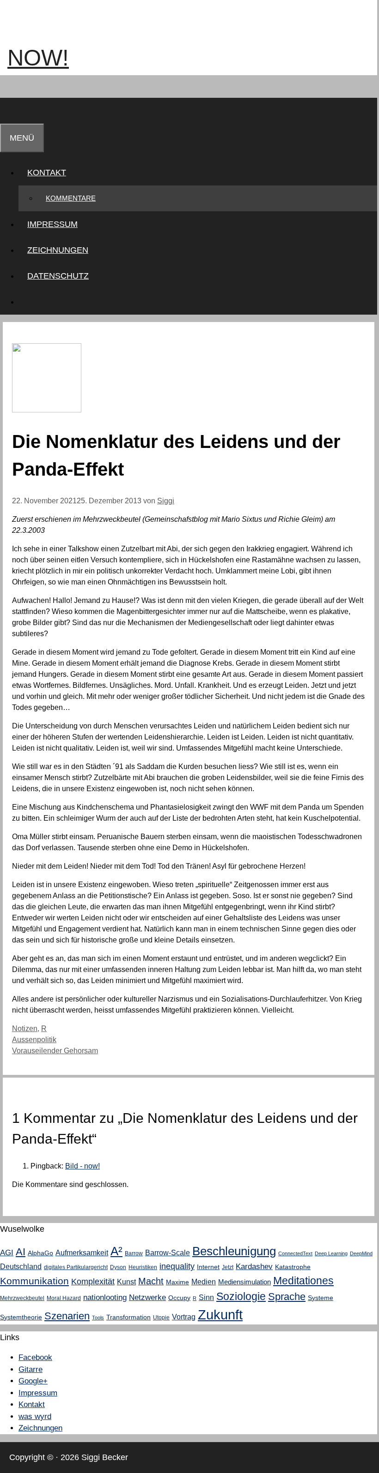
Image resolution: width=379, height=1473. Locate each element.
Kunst (126, 1281)
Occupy (179, 1297)
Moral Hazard (64, 1298)
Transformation (128, 1317)
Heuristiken (142, 1267)
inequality (177, 1266)
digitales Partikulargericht (76, 1267)
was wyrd (34, 1416)
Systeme (320, 1297)
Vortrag (184, 1316)
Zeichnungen (57, 250)
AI (20, 1252)
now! (38, 57)
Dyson (118, 1267)
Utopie (161, 1317)
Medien (203, 1281)
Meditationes (303, 1281)
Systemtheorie (21, 1317)
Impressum (52, 224)
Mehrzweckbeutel (22, 1298)
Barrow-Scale (167, 1252)
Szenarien (67, 1316)
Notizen (24, 1028)
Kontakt (46, 172)
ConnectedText (295, 1253)
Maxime (177, 1282)
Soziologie (241, 1296)
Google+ (33, 1381)
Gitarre (30, 1369)
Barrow (134, 1253)
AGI (6, 1252)
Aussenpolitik (34, 1040)
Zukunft (220, 1314)
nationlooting (105, 1297)
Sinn (206, 1297)
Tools (98, 1317)
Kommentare (71, 198)
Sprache (287, 1296)
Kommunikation (34, 1281)
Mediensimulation (244, 1282)
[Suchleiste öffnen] (9, 110)
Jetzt (227, 1267)
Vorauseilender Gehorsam (55, 1051)
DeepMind (361, 1253)
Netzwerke (147, 1297)
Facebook (35, 1357)
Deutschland (21, 1266)
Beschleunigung (234, 1251)
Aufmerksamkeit (81, 1252)
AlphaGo (40, 1253)
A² (116, 1251)
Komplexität (93, 1281)
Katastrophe (293, 1266)
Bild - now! (82, 1166)
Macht (151, 1281)
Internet (208, 1266)
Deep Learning (331, 1253)
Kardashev (254, 1266)
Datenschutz (58, 275)
